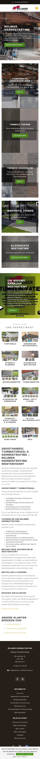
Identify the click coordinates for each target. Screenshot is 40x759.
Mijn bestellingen (20, 725)
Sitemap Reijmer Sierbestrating (20, 709)
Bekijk (20, 92)
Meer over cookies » (20, 756)
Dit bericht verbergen (24, 754)
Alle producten (20, 738)
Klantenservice (20, 706)
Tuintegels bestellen (13, 624)
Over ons (20, 693)
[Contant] (13, 746)
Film (20, 222)
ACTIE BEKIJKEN (20, 135)
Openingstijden (20, 712)
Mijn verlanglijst (20, 732)
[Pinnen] (27, 746)
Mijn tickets (20, 729)
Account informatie (20, 722)
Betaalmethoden (20, 700)
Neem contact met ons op (16, 633)
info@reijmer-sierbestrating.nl (21, 670)
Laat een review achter (10, 609)
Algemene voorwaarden (20, 696)
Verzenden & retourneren (20, 703)
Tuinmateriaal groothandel (16, 628)
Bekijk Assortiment (14, 45)
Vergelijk (20, 735)
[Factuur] (20, 746)
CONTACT (13, 310)
